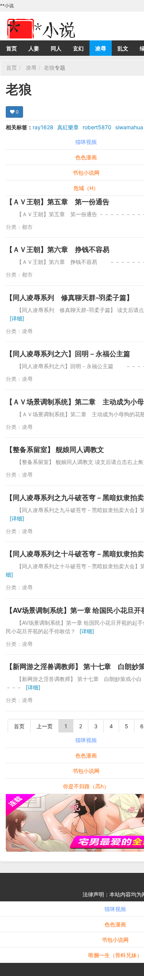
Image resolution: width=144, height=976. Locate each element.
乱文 (123, 48)
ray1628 (43, 127)
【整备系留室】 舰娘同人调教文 (55, 449)
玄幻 (78, 48)
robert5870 (97, 127)
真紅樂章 (68, 127)
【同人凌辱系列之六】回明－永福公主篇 (68, 354)
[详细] (17, 318)
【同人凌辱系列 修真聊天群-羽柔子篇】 (69, 298)
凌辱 (100, 48)
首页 (11, 48)
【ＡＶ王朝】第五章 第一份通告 (57, 202)
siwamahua (129, 127)
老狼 (49, 67)
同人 (56, 48)
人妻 (33, 48)
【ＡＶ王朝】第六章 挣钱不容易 (57, 249)
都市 (27, 227)
